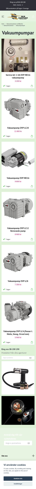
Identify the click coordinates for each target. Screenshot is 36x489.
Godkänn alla (18, 478)
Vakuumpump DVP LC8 (18, 291)
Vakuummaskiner (9, 35)
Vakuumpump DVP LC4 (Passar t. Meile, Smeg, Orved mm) (18, 342)
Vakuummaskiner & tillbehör (14, 34)
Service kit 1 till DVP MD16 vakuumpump (18, 86)
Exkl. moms (17, 5)
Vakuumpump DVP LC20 (18, 137)
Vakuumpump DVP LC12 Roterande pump (18, 239)
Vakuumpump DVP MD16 (18, 187)
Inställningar (18, 484)
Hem (3, 34)
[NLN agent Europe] (18, 21)
